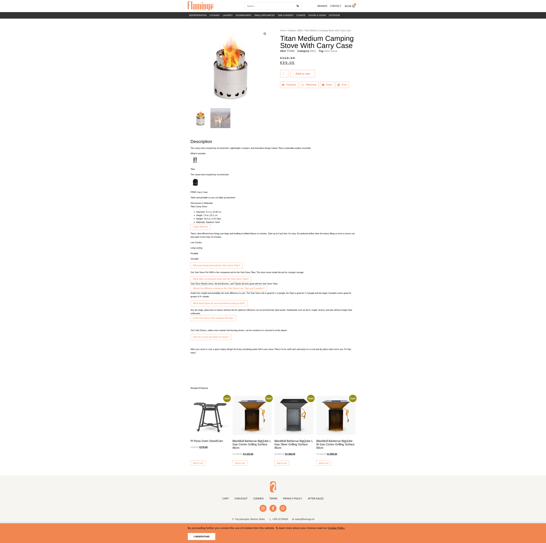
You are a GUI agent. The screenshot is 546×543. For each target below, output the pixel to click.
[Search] (297, 6)
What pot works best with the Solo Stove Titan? (216, 265)
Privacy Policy (292, 498)
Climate (300, 15)
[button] (264, 33)
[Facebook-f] (273, 508)
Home (283, 30)
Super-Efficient (200, 227)
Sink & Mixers (285, 15)
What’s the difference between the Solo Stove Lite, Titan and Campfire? (229, 288)
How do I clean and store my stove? (211, 337)
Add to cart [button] (198, 463)
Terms (273, 498)
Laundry (228, 15)
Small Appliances (264, 15)
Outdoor (334, 15)
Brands (322, 6)
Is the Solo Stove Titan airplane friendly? (213, 318)
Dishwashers (243, 15)
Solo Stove (331, 50)
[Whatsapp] (283, 508)
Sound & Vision (317, 15)
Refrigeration (198, 15)
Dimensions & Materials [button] (202, 203)
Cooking (214, 15)
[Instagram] (263, 508)
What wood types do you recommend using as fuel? (219, 303)
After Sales (316, 498)
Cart (225, 498)
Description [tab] (190, 133)
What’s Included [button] (198, 153)
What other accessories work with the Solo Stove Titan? (221, 279)
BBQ (300, 30)
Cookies (258, 498)
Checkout (241, 498)
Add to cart (302, 73)
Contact (335, 6)
